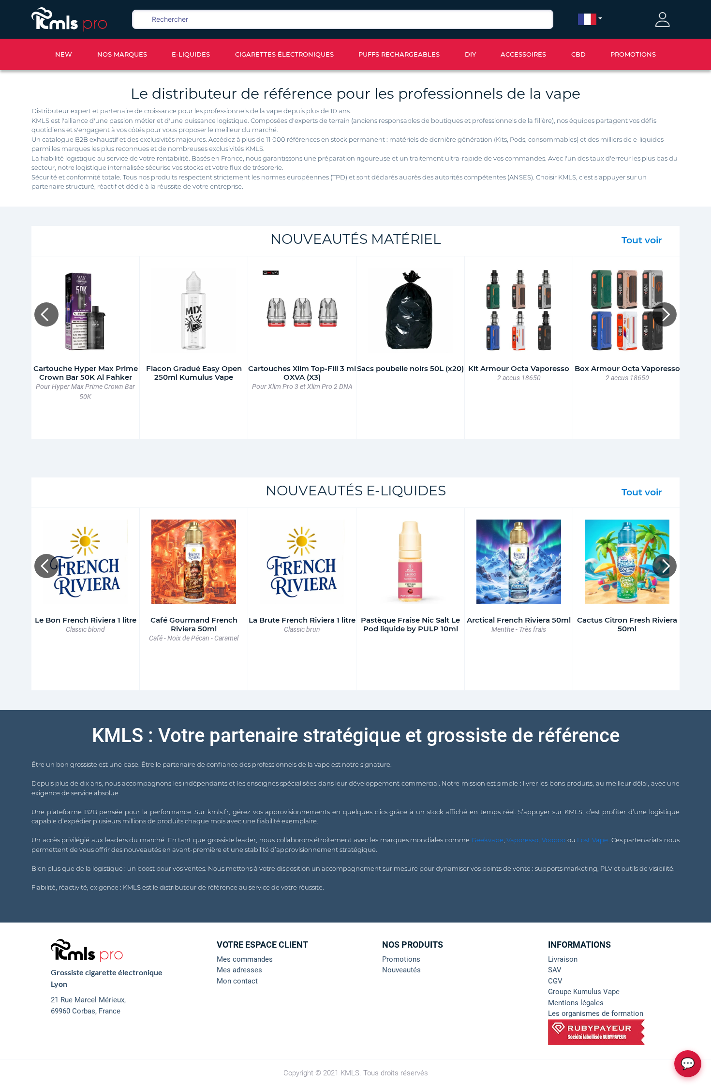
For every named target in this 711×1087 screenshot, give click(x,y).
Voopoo (553, 840)
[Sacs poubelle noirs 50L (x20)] (410, 310)
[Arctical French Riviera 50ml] (518, 562)
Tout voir (642, 240)
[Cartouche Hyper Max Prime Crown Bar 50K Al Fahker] (85, 310)
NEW (63, 54)
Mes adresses (239, 970)
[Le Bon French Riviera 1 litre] (85, 562)
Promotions (401, 959)
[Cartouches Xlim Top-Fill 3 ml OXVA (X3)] (302, 310)
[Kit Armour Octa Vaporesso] (518, 310)
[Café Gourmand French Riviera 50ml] (193, 562)
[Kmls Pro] (69, 18)
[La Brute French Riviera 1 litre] (302, 562)
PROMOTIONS (633, 54)
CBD (578, 54)
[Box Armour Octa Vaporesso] (627, 310)
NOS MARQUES (122, 54)
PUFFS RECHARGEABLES (399, 54)
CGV (555, 981)
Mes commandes (245, 959)
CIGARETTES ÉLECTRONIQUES (284, 54)
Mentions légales (576, 1002)
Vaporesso (522, 840)
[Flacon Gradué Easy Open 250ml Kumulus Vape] (193, 310)
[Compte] (662, 19)
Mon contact (237, 981)
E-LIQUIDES (191, 54)
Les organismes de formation (595, 1013)
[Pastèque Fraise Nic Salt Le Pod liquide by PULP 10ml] (410, 562)
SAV (555, 970)
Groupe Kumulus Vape (584, 991)
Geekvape (488, 840)
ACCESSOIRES (523, 54)
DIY (470, 54)
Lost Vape (592, 840)
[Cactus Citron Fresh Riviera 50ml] (627, 562)
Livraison (563, 959)
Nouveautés (401, 970)
